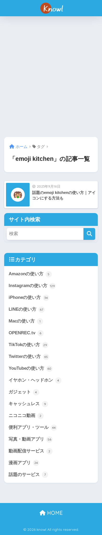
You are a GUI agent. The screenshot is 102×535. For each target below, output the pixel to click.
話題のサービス (27, 474)
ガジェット (23, 391)
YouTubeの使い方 (30, 368)
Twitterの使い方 (28, 356)
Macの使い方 (25, 321)
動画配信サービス (29, 450)
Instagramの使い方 (32, 285)
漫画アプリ (23, 462)
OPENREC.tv (25, 332)
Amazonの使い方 (29, 273)
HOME (54, 513)
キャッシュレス (27, 403)
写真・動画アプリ (30, 439)
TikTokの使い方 (28, 344)
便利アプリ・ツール (32, 427)
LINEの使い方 (26, 309)
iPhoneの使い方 (28, 297)
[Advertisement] (51, 76)
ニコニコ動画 (25, 415)
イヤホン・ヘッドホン (34, 380)
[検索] (89, 234)
